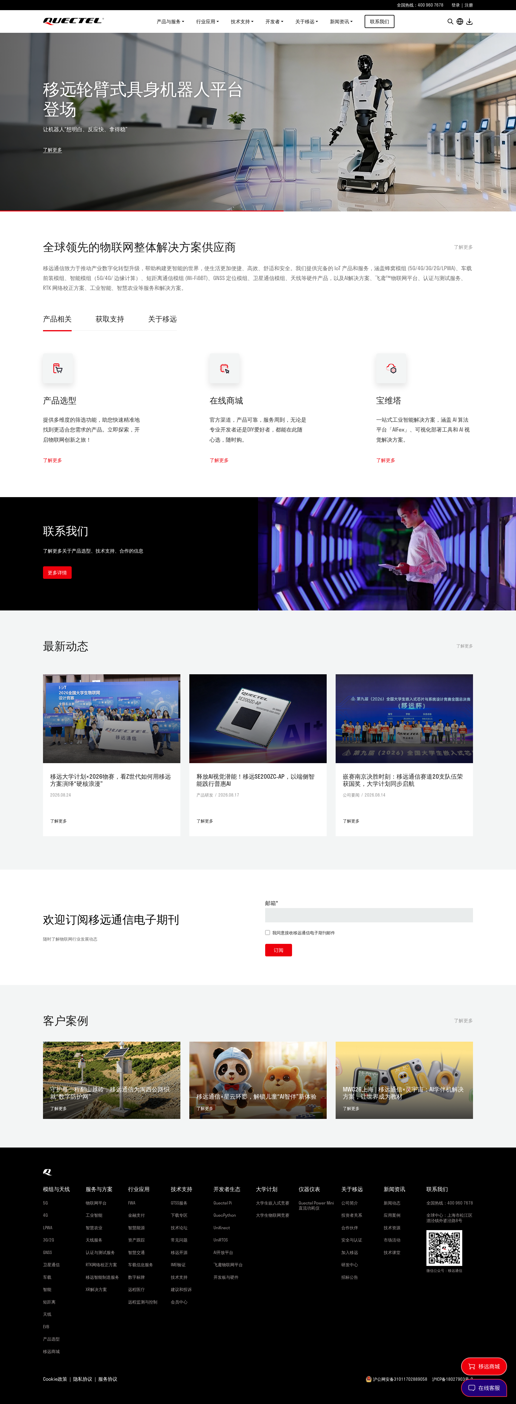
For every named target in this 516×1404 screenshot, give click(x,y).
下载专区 (179, 1215)
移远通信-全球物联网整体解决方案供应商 (73, 21)
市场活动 (392, 1240)
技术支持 (179, 1277)
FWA (131, 1203)
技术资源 (392, 1227)
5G (45, 1203)
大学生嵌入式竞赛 (272, 1203)
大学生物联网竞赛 (272, 1215)
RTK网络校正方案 (101, 1264)
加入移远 (349, 1252)
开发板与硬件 (226, 1277)
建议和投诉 (181, 1289)
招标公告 (349, 1277)
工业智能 (94, 1215)
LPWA (47, 1227)
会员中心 (179, 1302)
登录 (456, 5)
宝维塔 (388, 400)
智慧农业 (94, 1227)
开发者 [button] (272, 21)
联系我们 (379, 21)
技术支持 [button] (240, 21)
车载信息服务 (140, 1264)
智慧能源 (136, 1227)
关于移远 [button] (304, 21)
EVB (46, 1326)
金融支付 (136, 1215)
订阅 (278, 950)
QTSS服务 (179, 1203)
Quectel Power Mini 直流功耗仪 (316, 1205)
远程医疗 (136, 1289)
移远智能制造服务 (102, 1277)
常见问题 (179, 1240)
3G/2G (48, 1240)
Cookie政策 (55, 1379)
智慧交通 (136, 1252)
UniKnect (222, 1227)
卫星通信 (51, 1264)
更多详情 (57, 572)
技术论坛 (179, 1227)
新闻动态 (392, 1203)
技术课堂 (392, 1252)
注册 (469, 5)
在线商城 (226, 400)
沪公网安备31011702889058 (400, 1379)
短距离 (49, 1302)
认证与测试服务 (100, 1252)
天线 (47, 1314)
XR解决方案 (96, 1289)
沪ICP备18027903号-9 (452, 1379)
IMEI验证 (178, 1264)
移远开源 (179, 1252)
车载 (47, 1277)
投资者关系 (351, 1215)
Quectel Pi (223, 1203)
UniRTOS (221, 1240)
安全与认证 (351, 1240)
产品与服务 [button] (169, 21)
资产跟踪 (136, 1240)
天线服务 (94, 1240)
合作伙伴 (349, 1227)
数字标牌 (136, 1277)
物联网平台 (96, 1203)
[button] (450, 21)
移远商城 (51, 1351)
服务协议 (107, 1379)
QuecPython (225, 1215)
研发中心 (349, 1264)
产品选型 (59, 400)
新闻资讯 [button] (339, 21)
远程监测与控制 (142, 1302)
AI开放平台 (223, 1252)
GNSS (47, 1252)
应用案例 (392, 1215)
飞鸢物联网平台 (228, 1264)
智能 (47, 1289)
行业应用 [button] (205, 21)
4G (45, 1215)
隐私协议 (82, 1379)
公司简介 (349, 1203)
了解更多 (52, 149)
